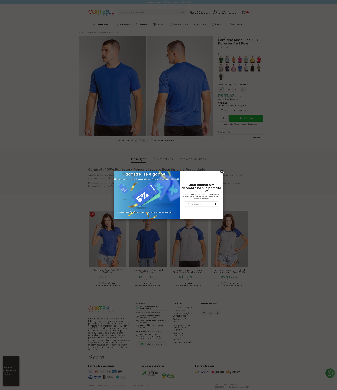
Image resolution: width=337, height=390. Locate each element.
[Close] (221, 172)
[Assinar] (215, 204)
